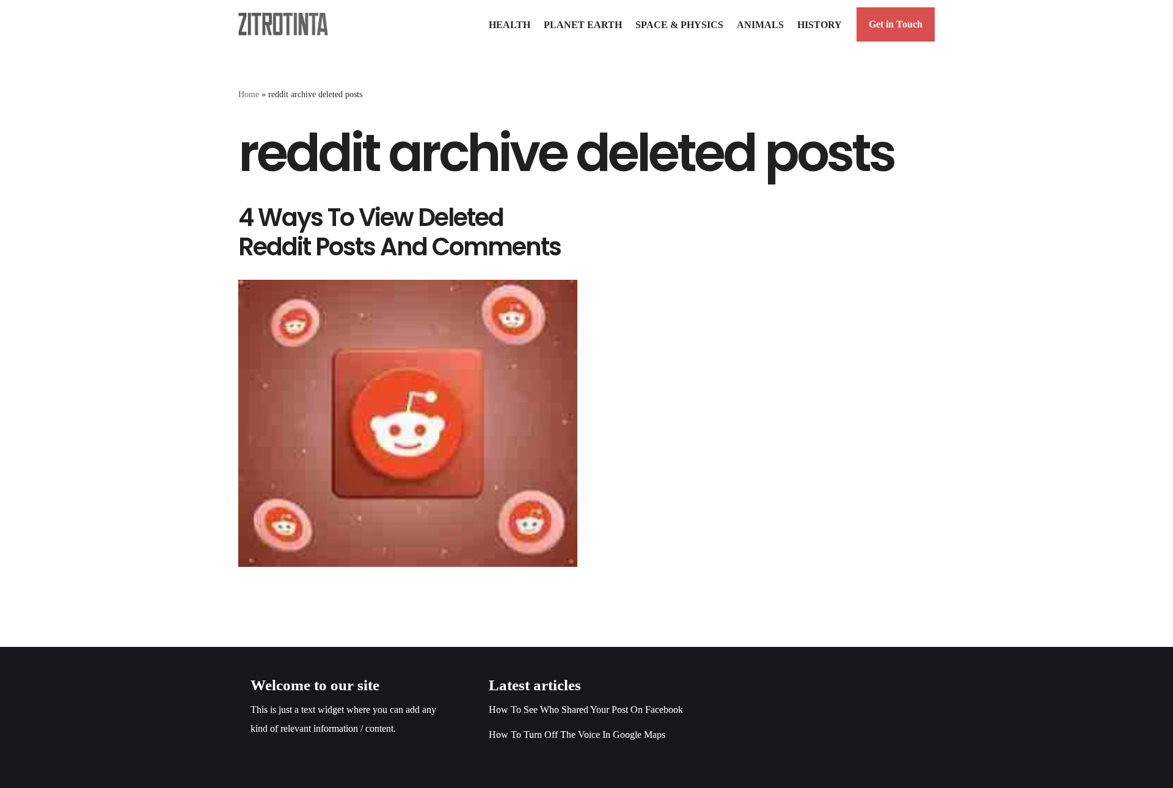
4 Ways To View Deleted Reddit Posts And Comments (399, 232)
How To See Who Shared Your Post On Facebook (586, 709)
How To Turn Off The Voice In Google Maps (577, 734)
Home (248, 94)
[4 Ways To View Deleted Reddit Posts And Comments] (407, 423)
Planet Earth (583, 25)
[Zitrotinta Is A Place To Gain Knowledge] (286, 24)
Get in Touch (896, 24)
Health (509, 25)
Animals (760, 25)
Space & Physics (679, 25)
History (819, 25)
